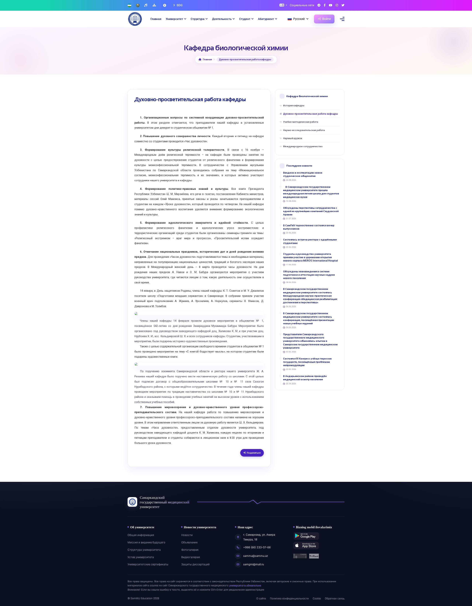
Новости (187, 535)
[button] (283, 5)
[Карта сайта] (155, 5)
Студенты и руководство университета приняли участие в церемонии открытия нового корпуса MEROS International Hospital (310, 257)
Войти (326, 19)
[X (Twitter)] (342, 5)
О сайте (261, 598)
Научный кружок (292, 138)
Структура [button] (197, 19)
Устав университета (141, 557)
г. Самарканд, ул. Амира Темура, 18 (259, 537)
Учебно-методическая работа (300, 121)
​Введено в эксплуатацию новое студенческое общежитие (302, 174)
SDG (179, 5)
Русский (298, 19)
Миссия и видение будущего (146, 542)
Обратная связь (334, 598)
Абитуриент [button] (266, 19)
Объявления (189, 542)
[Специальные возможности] (165, 5)
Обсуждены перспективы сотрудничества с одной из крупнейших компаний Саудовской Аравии (311, 211)
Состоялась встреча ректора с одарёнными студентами (310, 241)
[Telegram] (318, 5)
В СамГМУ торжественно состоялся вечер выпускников (308, 227)
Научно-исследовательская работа (304, 130)
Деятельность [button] (222, 19)
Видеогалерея (190, 557)
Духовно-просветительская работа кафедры (310, 113)
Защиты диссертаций (195, 564)
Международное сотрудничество (302, 146)
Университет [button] (174, 19)
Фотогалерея (189, 549)
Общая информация (141, 535)
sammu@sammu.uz (255, 556)
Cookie (317, 598)
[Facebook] (325, 5)
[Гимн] (146, 5)
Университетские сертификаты (148, 564)
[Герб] (138, 5)
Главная (155, 19)
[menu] (342, 19)
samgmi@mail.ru (253, 564)
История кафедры (293, 105)
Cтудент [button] (244, 19)
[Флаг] (129, 5)
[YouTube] (330, 5)
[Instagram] (337, 5)
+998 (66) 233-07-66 (257, 547)
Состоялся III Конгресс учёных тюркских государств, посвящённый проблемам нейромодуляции (307, 362)
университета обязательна (245, 585)
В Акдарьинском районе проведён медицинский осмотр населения (305, 378)
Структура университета (144, 549)
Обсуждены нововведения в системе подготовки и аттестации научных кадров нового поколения (309, 275)
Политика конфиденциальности (289, 598)
